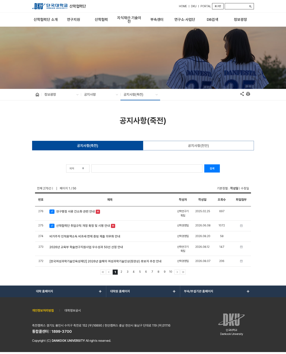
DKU (194, 6)
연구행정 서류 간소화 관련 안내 (75, 211)
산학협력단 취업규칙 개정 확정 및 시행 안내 (83, 226)
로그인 (218, 6)
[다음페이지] (177, 272)
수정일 (245, 188)
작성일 (234, 188)
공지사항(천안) (198, 146)
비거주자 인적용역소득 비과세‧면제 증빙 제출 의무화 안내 (84, 236)
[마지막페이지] (183, 272)
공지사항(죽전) (87, 146)
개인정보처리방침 (43, 310)
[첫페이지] (102, 272)
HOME (183, 6)
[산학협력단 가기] (50, 6)
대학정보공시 (73, 310)
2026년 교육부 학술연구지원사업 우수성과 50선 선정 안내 (86, 247)
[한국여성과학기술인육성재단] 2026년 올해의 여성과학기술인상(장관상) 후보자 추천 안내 (105, 261)
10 (170, 271)
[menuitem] (45, 20)
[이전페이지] (108, 272)
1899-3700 (62, 331)
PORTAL (206, 6)
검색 (212, 168)
